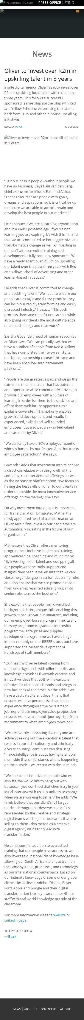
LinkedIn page (15, 920)
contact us (48, 1009)
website (59, 915)
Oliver (18, 126)
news (17, 1009)
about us (30, 1009)
